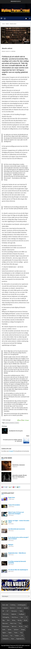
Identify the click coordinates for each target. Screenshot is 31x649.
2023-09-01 (15, 466)
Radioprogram (5, 626)
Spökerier (16, 629)
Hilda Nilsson (14, 617)
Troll (11, 635)
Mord (8, 620)
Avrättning (12, 605)
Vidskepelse (5, 638)
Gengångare (22, 614)
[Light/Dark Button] (26, 18)
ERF (3, 611)
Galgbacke (13, 614)
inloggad (11, 451)
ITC (26, 617)
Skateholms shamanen (18, 465)
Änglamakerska (20, 638)
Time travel (5, 635)
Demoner (19, 608)
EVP (7, 611)
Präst (20, 623)
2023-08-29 (15, 478)
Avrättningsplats (22, 605)
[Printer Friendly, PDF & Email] (23, 420)
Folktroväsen (5, 614)
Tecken (16, 632)
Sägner (10, 632)
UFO (22, 635)
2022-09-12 (8, 51)
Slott (26, 626)
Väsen (12, 638)
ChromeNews (11, 647)
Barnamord (5, 608)
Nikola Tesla (13, 623)
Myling (13, 620)
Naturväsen (5, 623)
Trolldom (16, 635)
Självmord (14, 626)
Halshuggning (5, 617)
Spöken (10, 629)
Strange (23, 629)
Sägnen (4, 632)
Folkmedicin (14, 611)
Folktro (21, 611)
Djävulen (26, 608)
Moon (4, 51)
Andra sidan (5, 605)
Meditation (12, 422)
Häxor (21, 617)
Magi (3, 620)
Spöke (3, 629)
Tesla (21, 632)
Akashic (7, 422)
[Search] (29, 18)
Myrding (20, 620)
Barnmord (12, 608)
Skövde (21, 626)
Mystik (17, 422)
